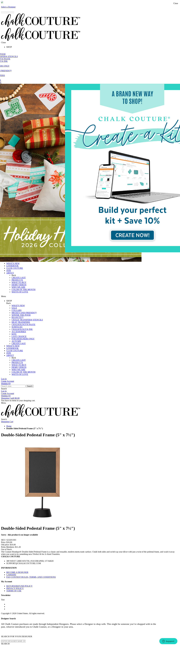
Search (29, 386)
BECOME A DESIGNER (17, 572)
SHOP (9, 47)
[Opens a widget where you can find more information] (168, 641)
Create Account (7, 381)
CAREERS (11, 575)
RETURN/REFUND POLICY (19, 586)
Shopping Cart (10, 398)
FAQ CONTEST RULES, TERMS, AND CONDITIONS (31, 577)
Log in (4, 379)
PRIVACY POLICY (15, 588)
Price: (3, 542)
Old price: (5, 545)
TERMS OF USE (13, 591)
